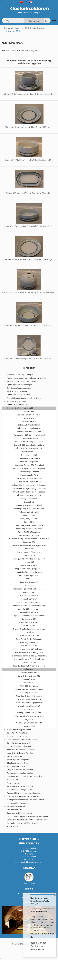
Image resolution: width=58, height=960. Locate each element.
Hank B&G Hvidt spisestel (29, 535)
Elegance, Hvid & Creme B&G (29, 495)
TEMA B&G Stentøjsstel (29, 686)
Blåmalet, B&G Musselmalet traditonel (29, 445)
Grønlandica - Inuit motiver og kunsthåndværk (25, 776)
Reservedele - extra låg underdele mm (29, 659)
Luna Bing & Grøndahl (29, 582)
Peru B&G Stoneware (29, 646)
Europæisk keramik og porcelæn (20, 770)
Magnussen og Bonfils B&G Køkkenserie (29, 589)
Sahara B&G (29, 669)
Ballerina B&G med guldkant (29, 425)
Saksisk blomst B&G (29, 673)
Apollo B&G (29, 418)
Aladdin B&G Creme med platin (29, 415)
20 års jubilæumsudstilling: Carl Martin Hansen (25, 800)
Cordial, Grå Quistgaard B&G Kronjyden (29, 468)
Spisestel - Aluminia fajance (18, 733)
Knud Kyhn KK (12, 780)
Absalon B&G (29, 411)
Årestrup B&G (29, 726)
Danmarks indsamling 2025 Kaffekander (23, 823)
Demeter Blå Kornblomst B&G (29, 482)
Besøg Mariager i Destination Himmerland (39, 946)
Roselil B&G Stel (29, 662)
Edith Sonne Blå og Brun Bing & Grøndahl (29, 488)
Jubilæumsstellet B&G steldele (29, 552)
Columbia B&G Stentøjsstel (29, 458)
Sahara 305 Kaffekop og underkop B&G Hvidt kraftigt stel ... (29, 94)
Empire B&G (29, 502)
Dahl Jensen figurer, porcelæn (19, 388)
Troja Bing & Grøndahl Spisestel (29, 696)
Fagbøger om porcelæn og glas (20, 773)
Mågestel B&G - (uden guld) (29, 609)
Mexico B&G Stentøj (29, 599)
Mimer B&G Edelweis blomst (29, 602)
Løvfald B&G (29, 585)
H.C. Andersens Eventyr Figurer (19, 790)
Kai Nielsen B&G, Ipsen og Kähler (20, 786)
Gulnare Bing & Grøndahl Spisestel (29, 529)
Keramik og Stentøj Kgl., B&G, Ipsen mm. (23, 381)
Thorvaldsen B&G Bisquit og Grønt (29, 689)
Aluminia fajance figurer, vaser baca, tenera (24, 398)
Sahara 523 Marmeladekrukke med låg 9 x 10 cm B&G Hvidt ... (29, 292)
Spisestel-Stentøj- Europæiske (19, 743)
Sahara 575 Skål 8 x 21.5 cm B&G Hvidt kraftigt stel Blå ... (29, 325)
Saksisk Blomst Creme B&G (29, 676)
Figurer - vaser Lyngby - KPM (18, 405)
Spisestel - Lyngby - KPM (17, 736)
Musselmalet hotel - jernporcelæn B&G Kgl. (29, 606)
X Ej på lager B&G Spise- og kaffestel (29, 716)
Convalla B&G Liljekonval (29, 462)
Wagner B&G (29, 709)
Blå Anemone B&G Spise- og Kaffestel (29, 435)
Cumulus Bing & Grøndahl (29, 472)
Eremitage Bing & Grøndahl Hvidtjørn (29, 509)
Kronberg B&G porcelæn (29, 575)
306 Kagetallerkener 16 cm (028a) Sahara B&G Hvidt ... (29, 127)
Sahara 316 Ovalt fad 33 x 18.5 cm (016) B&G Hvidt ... (29, 193)
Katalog (8, 28)
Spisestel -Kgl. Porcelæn (16, 401)
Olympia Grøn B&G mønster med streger (29, 629)
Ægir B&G (29, 719)
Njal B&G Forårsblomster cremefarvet (29, 616)
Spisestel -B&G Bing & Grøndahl (29, 28)
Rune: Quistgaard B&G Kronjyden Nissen (29, 666)
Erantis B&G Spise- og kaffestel (29, 505)
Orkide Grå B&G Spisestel (29, 636)
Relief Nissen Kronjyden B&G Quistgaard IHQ (29, 656)
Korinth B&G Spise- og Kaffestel (29, 572)
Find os (29, 889)
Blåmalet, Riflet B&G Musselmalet (29, 448)
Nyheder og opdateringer (17, 391)
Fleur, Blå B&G (29, 515)
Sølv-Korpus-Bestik (14, 810)
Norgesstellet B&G (29, 619)
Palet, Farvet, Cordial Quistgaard (29, 639)
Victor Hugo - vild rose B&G (29, 706)
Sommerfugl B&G (29, 679)
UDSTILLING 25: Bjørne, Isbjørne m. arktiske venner (27, 816)
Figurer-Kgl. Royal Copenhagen (19, 385)
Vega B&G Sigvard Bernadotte (29, 699)
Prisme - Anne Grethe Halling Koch (29, 652)
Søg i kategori (34, 21)
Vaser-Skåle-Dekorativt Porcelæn (20, 753)
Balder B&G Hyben (29, 421)
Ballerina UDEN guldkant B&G (29, 428)
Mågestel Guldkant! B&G (29, 612)
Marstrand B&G (29, 592)
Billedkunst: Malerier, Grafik (18, 763)
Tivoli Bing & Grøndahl (29, 693)
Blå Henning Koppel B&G (29, 438)
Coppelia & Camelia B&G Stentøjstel (29, 465)
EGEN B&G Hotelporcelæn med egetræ (29, 492)
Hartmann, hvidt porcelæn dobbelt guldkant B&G (29, 539)
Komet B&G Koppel (29, 565)
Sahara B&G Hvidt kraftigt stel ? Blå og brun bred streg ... (29, 359)
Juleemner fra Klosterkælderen (19, 813)
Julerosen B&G (29, 555)
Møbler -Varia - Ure (14, 756)
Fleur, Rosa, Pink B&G (29, 519)
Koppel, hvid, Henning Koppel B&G (29, 569)
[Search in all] (46, 20)
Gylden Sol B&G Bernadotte (29, 532)
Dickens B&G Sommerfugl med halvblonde (29, 485)
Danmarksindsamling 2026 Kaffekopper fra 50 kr (26, 820)
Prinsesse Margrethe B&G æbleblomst (29, 649)
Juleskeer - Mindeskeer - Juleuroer (21, 750)
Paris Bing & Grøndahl (29, 642)
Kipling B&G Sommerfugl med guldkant (29, 559)
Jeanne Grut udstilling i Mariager (20, 375)
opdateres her (41, 911)
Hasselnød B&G (29, 542)
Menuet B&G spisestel (29, 596)
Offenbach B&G (29, 626)
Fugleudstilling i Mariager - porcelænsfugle (24, 793)
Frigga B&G (29, 522)
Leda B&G (29, 579)
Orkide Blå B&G (29, 632)
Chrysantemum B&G (29, 455)
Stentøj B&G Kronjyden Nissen (19, 729)
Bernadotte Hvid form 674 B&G (29, 432)
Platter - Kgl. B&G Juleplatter (18, 760)
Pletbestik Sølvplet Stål (16, 806)
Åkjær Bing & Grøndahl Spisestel (29, 723)
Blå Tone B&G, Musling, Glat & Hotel (29, 442)
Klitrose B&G (29, 562)
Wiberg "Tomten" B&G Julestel (29, 713)
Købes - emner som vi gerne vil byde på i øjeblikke (27, 378)
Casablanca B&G (29, 452)
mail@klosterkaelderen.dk (32, 862)
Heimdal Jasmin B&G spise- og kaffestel (29, 545)
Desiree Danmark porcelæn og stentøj (22, 740)
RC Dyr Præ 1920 (13, 826)
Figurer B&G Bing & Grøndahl (18, 395)
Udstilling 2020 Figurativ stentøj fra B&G (23, 796)
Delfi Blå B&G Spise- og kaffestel (29, 478)
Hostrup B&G (29, 549)
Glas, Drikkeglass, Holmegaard (19, 746)
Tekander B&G (29, 683)
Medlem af (29, 868)
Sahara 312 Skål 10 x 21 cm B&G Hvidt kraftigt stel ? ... (29, 160)
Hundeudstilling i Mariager (17, 803)
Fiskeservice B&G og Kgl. (29, 512)
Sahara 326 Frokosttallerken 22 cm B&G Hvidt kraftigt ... (29, 259)
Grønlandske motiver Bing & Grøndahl (29, 525)
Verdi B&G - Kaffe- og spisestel (29, 703)
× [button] (55, 895)
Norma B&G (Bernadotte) (29, 622)
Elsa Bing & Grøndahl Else (29, 499)
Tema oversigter (13, 783)
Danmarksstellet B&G (29, 475)
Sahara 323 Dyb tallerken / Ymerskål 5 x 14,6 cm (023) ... (29, 226)
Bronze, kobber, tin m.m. (16, 766)
